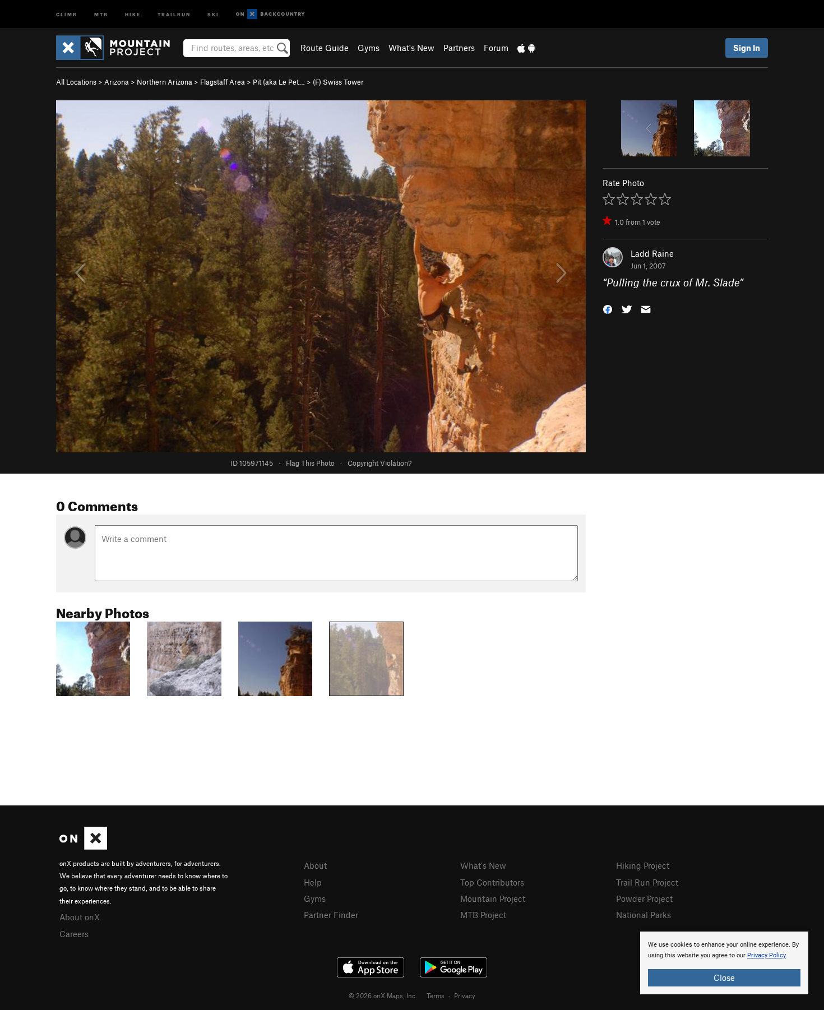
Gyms (368, 48)
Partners (459, 48)
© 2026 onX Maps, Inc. (383, 995)
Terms (436, 995)
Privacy (464, 995)
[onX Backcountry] (270, 14)
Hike (133, 13)
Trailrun (174, 13)
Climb (66, 13)
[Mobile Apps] (526, 48)
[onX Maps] (83, 846)
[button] (608, 308)
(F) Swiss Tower (338, 81)
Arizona (116, 81)
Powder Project (644, 898)
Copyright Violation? (379, 462)
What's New (411, 48)
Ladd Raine (652, 253)
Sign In (746, 48)
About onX (79, 917)
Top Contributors (492, 882)
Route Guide (324, 48)
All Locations (76, 81)
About (315, 865)
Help (313, 882)
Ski (213, 13)
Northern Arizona (164, 81)
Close (724, 977)
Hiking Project (642, 865)
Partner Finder (331, 915)
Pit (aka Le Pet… (279, 81)
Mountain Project (492, 898)
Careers (74, 934)
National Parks (643, 915)
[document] (724, 962)
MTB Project (483, 915)
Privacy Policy (766, 955)
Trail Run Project (647, 882)
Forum (496, 48)
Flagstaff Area (222, 81)
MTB (101, 13)
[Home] (118, 47)
